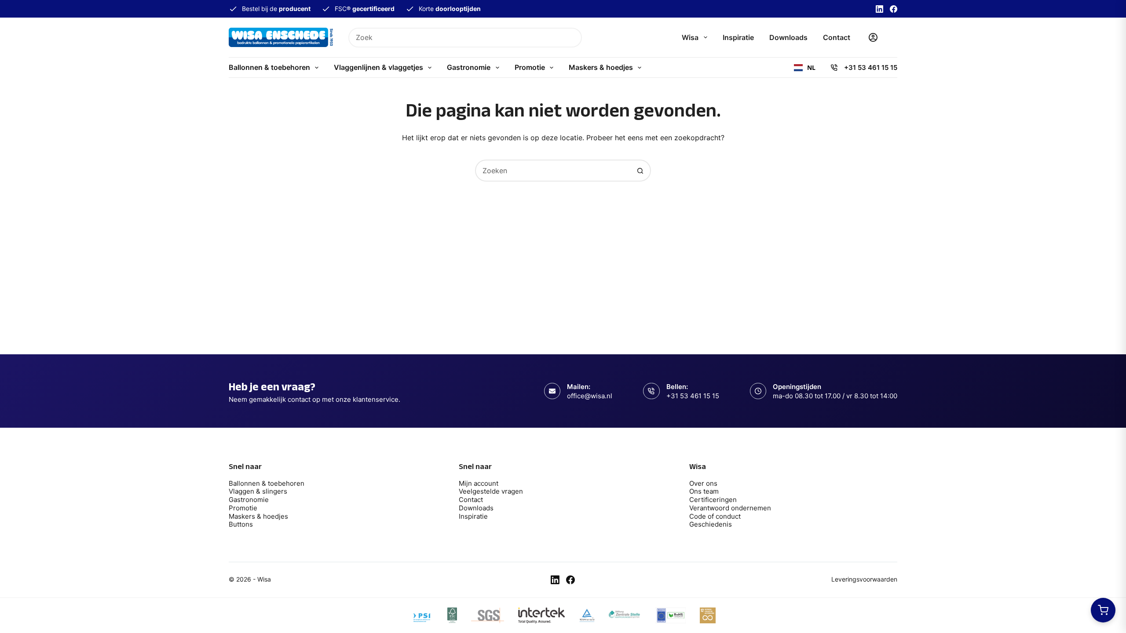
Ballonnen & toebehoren (269, 67)
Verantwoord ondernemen (730, 508)
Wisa (690, 37)
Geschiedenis (710, 524)
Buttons (241, 524)
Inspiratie (738, 37)
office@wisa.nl (589, 396)
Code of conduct (715, 516)
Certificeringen (713, 499)
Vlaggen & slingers (258, 491)
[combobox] (456, 37)
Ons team (704, 491)
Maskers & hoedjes (601, 67)
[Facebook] (893, 9)
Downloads (788, 37)
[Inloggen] (873, 37)
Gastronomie (468, 67)
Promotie (530, 67)
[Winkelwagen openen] (1103, 610)
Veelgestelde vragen (491, 491)
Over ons (703, 483)
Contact (836, 37)
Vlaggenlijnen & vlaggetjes (378, 67)
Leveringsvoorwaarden (864, 579)
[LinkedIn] (879, 9)
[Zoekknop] (572, 38)
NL (811, 68)
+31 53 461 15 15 (870, 67)
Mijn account (478, 483)
